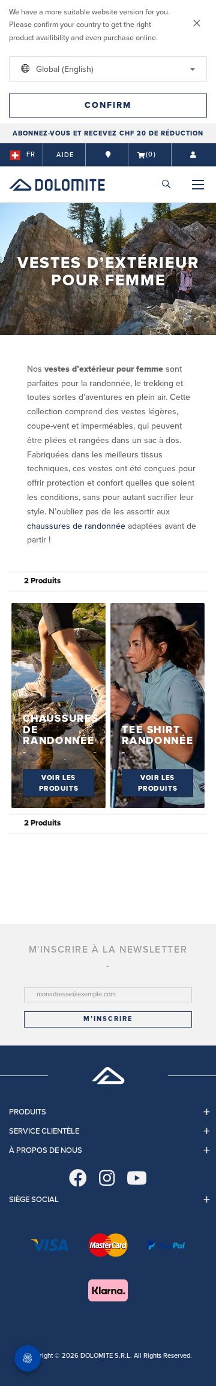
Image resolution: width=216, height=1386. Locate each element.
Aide (65, 155)
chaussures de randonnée (76, 526)
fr (30, 154)
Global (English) (64, 69)
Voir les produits (59, 783)
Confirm (108, 105)
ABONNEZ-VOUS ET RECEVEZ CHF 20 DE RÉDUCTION (108, 133)
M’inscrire (108, 1019)
